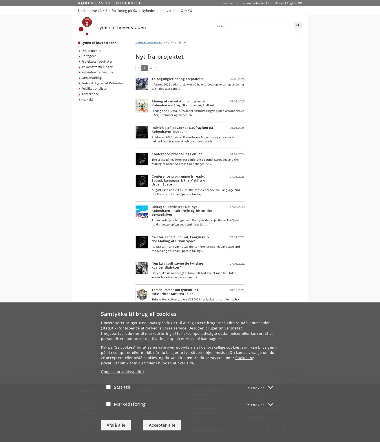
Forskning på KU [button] (124, 10)
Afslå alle (116, 425)
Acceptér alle (162, 425)
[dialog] (190, 372)
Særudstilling (91, 78)
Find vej (228, 3)
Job (270, 3)
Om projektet (91, 51)
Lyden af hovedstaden (98, 43)
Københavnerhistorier (98, 72)
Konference (90, 94)
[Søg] (298, 25)
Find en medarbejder (250, 3)
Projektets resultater (97, 61)
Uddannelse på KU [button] (92, 10)
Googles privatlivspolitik (122, 371)
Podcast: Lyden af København (103, 83)
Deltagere (88, 56)
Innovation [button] (167, 10)
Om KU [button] (186, 10)
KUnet (279, 3)
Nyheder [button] (148, 10)
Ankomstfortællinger (97, 67)
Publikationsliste (94, 88)
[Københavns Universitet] (85, 26)
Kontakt (87, 99)
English (292, 3)
